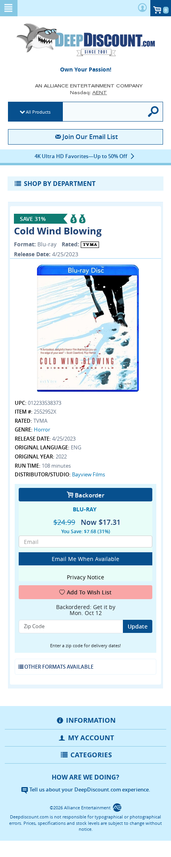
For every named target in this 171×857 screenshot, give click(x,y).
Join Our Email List (89, 136)
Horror (42, 429)
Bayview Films (88, 474)
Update (138, 626)
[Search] (153, 112)
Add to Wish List (89, 592)
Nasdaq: (88, 92)
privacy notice (85, 577)
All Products (38, 112)
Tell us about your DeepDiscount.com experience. (89, 789)
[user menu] (142, 8)
